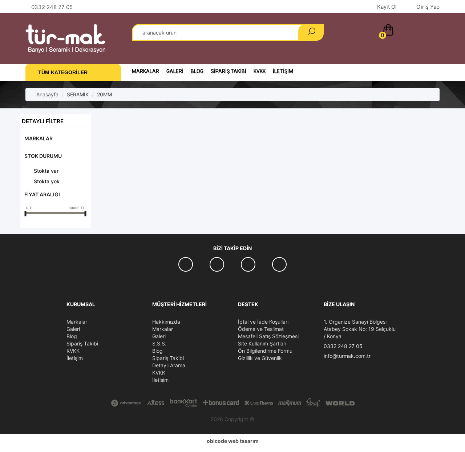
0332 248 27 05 (343, 346)
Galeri (174, 71)
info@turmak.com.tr (347, 356)
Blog (197, 71)
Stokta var (46, 171)
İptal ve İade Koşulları (263, 322)
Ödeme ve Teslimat (261, 329)
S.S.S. (159, 343)
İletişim (283, 71)
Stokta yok (47, 181)
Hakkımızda (166, 322)
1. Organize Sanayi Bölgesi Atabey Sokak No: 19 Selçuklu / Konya (360, 329)
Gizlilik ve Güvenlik (260, 358)
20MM (104, 94)
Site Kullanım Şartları (262, 343)
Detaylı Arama (168, 365)
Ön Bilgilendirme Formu (265, 351)
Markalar (145, 71)
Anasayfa (46, 94)
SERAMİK (78, 94)
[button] (410, 31)
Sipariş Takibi (228, 71)
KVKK (260, 71)
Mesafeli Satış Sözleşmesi (268, 336)
